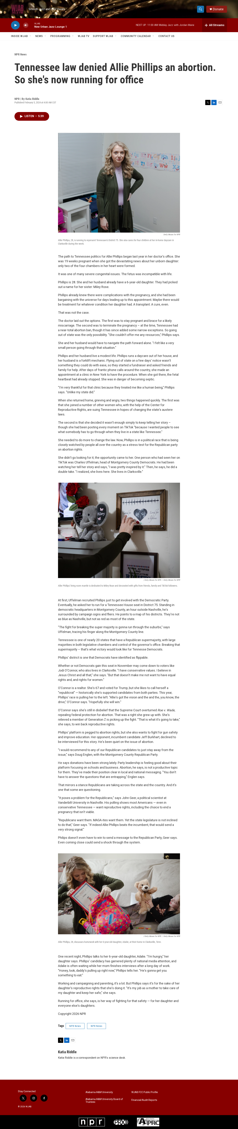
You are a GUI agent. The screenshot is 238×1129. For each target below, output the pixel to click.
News (39, 36)
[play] (15, 25)
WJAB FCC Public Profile (144, 1092)
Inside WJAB (19, 36)
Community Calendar (136, 36)
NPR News (20, 54)
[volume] (26, 25)
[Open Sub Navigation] (30, 36)
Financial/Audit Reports (144, 1100)
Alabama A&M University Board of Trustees (104, 1100)
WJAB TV (83, 36)
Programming (60, 36)
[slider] (31, 25)
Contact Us (166, 36)
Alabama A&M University (99, 1092)
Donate (218, 9)
